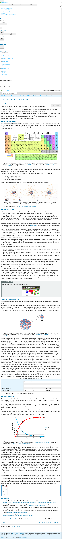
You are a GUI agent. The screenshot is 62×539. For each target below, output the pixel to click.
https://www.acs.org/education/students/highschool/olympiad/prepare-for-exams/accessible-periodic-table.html (29, 502)
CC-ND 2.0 (20, 206)
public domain (48, 164)
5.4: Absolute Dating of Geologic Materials (9, 518)
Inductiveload (46, 334)
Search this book (3, 20)
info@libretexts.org (22, 537)
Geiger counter (33, 225)
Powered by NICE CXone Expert (18, 533)
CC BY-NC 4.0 (14, 443)
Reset (2, 32)
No (19, 526)
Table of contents (55, 105)
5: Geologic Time (45, 95)
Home (6, 95)
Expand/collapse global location (60, 95)
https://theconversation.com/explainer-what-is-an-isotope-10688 (18, 515)
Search (3, 93)
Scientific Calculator (6, 64)
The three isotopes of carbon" (41, 204)
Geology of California (33, 95)
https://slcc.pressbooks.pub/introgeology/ (17, 512)
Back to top (3, 522)
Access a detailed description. (30, 206)
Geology (23, 95)
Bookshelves (14, 95)
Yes (14, 526)
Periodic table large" (28, 164)
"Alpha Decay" (39, 334)
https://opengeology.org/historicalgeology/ (35, 505)
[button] (4, 72)
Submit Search (3, 24)
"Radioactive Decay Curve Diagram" (42, 442)
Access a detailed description (16, 335)
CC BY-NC (27, 518)
